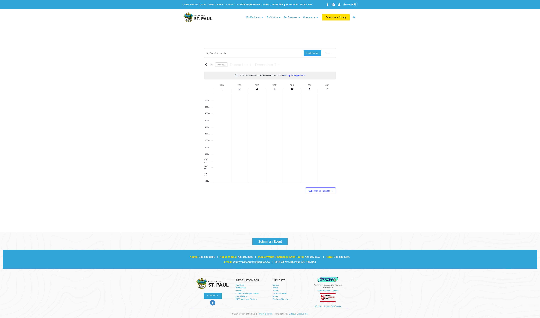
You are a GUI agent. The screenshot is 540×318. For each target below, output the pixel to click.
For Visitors (272, 17)
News (211, 4)
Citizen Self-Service (332, 306)
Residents (240, 285)
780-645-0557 (312, 257)
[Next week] (211, 64)
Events (220, 4)
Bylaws (276, 285)
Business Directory (281, 299)
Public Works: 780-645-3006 (299, 4)
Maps (203, 4)
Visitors (239, 290)
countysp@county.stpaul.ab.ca (251, 262)
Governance (309, 17)
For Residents (253, 17)
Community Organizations (247, 293)
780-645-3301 (207, 257)
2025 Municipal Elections (248, 4)
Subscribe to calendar (319, 190)
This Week (221, 64)
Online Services (190, 4)
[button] (262, 17)
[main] (270, 128)
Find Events (312, 53)
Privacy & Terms (265, 314)
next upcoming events (294, 75)
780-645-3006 (245, 257)
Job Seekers (241, 296)
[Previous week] (206, 64)
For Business (290, 17)
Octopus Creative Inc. (298, 314)
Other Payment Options (328, 290)
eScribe (318, 306)
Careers (229, 4)
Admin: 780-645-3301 (273, 4)
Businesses (241, 288)
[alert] (270, 75)
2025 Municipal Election (246, 299)
